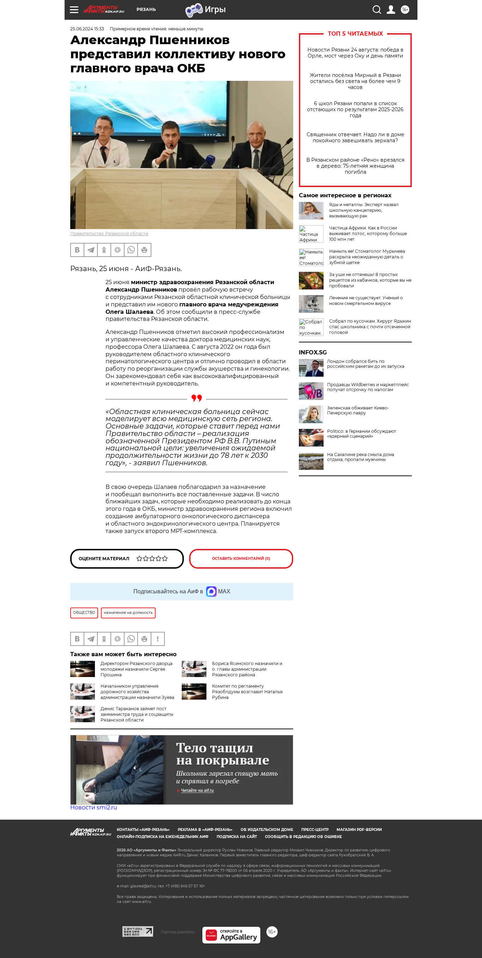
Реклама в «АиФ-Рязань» (205, 829)
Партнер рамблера (177, 932)
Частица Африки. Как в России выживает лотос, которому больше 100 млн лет (368, 233)
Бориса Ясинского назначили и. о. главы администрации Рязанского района (247, 669)
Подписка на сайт (237, 836)
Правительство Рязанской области (109, 233)
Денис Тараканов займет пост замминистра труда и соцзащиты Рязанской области (137, 714)
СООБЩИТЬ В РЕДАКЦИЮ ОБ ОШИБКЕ (303, 836)
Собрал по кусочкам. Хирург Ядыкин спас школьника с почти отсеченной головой (370, 326)
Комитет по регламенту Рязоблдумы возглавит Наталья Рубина (247, 691)
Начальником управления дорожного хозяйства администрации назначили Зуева (137, 691)
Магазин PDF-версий (359, 829)
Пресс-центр (315, 829)
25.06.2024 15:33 (87, 28)
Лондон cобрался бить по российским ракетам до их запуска (365, 364)
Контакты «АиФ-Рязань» (143, 829)
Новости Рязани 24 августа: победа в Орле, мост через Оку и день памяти (355, 53)
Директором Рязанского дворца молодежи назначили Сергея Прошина (137, 669)
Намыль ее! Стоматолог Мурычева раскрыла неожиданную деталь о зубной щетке (367, 257)
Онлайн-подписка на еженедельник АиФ (163, 836)
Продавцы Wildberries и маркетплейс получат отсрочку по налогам (368, 387)
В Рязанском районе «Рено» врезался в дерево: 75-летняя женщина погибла (355, 166)
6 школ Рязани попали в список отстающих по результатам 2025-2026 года (355, 110)
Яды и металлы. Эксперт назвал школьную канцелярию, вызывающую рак (364, 210)
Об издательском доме (267, 829)
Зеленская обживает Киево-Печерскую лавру (358, 410)
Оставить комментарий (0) (241, 558)
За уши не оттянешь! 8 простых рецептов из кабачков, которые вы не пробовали (370, 280)
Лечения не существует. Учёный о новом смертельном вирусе (366, 300)
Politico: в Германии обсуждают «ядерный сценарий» (361, 434)
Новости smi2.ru (93, 807)
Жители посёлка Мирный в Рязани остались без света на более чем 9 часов (355, 81)
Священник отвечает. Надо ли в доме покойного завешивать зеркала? (355, 138)
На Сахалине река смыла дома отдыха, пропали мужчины (360, 457)
